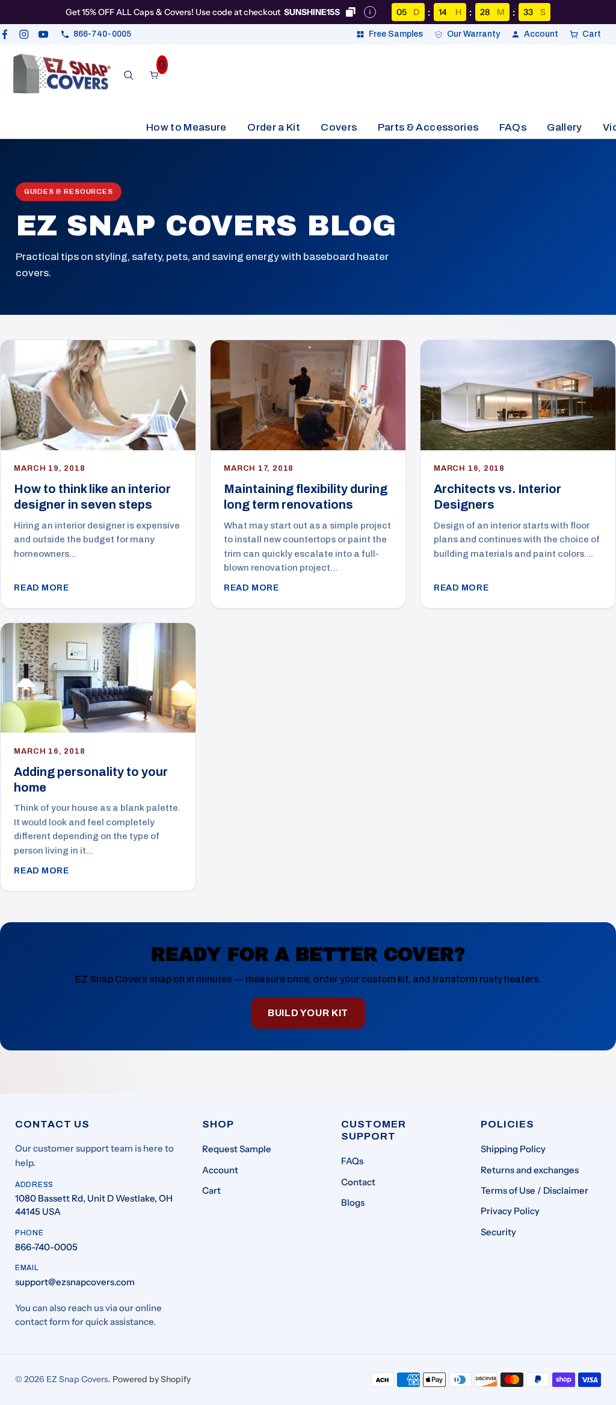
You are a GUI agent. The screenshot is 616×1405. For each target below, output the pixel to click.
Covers (339, 127)
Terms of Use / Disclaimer (534, 1190)
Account (220, 1170)
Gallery (564, 127)
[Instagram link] (24, 34)
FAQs (512, 127)
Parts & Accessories (428, 127)
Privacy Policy (510, 1211)
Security (498, 1232)
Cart (211, 1190)
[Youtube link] (43, 34)
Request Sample (236, 1149)
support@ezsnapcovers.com (75, 1282)
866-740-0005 (46, 1247)
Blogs (353, 1202)
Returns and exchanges (530, 1170)
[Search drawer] (129, 75)
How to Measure (186, 127)
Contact (358, 1182)
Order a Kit (273, 127)
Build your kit (308, 1013)
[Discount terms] (370, 12)
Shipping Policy (513, 1149)
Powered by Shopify (151, 1379)
